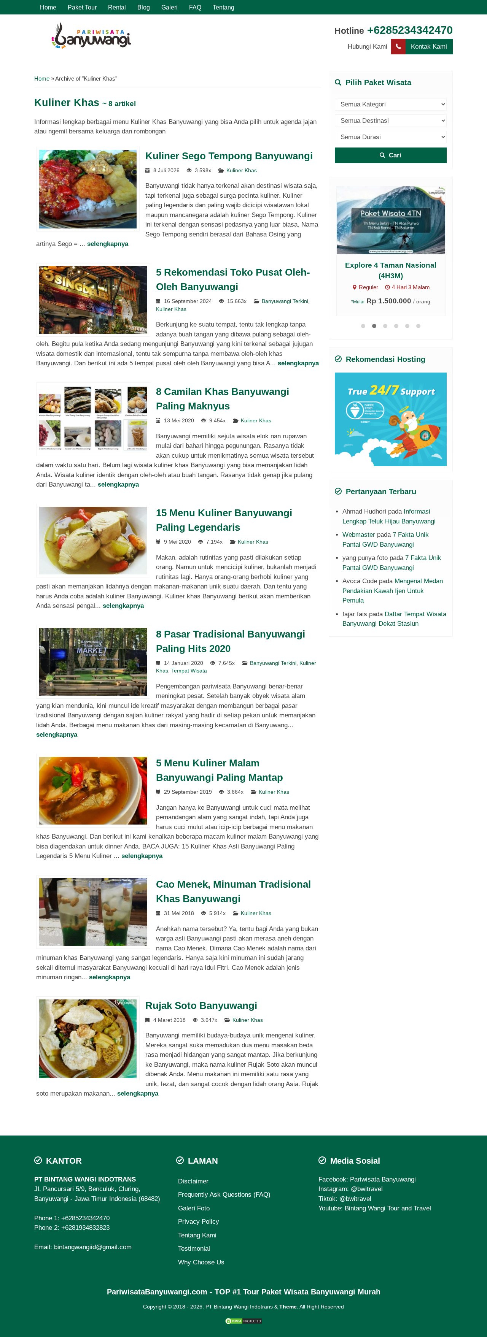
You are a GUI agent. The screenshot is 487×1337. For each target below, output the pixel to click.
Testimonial (194, 1248)
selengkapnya (107, 243)
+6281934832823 (85, 1227)
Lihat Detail (398, 220)
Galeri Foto (194, 1208)
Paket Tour (82, 7)
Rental (117, 7)
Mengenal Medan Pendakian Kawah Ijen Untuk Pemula (392, 590)
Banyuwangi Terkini (285, 301)
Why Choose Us (201, 1262)
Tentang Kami (197, 1235)
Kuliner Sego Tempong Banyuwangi (229, 156)
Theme (288, 1307)
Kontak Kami (429, 46)
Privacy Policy (198, 1221)
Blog (143, 7)
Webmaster (358, 534)
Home (48, 7)
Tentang (223, 7)
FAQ (195, 7)
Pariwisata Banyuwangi (383, 1179)
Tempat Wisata (189, 671)
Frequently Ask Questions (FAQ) (224, 1194)
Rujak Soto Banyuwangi (201, 1005)
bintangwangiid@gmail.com (93, 1247)
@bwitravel (367, 1189)
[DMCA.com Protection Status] (243, 1320)
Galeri (169, 7)
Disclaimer (193, 1181)
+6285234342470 (410, 30)
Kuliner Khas (241, 170)
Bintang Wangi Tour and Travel (388, 1208)
